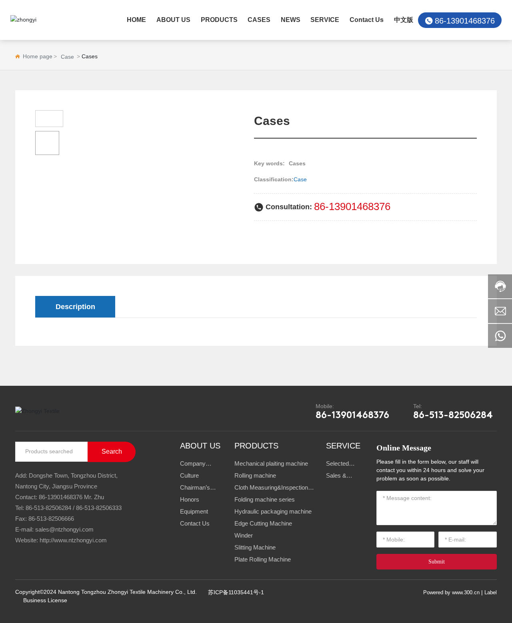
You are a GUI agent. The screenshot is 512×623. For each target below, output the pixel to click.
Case (67, 57)
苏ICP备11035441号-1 (236, 592)
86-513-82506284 (453, 416)
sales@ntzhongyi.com (64, 529)
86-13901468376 (465, 21)
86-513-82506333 (99, 507)
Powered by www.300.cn (451, 592)
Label (490, 592)
